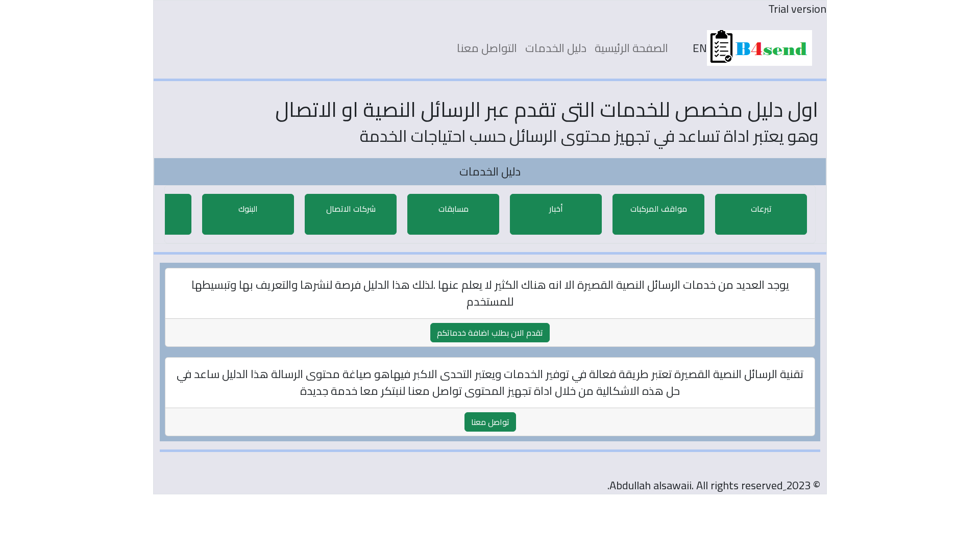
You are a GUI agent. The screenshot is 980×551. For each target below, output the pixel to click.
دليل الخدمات (555, 48)
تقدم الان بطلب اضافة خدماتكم (490, 332)
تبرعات (761, 208)
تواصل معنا (490, 422)
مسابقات (453, 208)
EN (700, 48)
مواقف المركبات (658, 208)
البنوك (248, 208)
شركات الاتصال (351, 208)
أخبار (556, 208)
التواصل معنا (487, 48)
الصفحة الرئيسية (631, 48)
